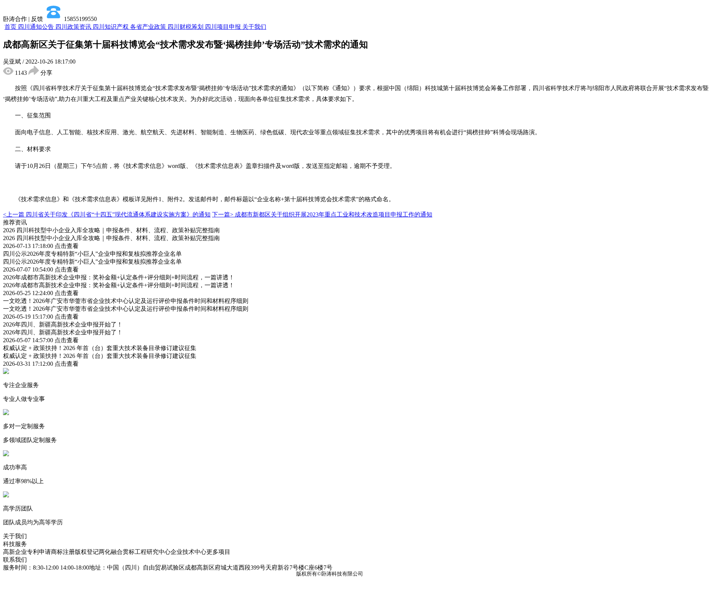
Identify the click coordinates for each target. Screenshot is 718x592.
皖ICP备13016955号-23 (392, 574)
